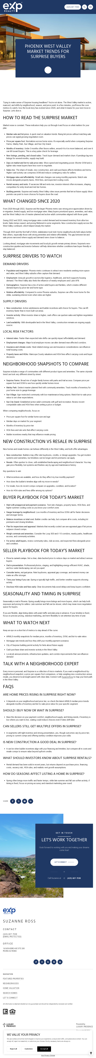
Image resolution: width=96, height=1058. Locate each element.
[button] (64, 862)
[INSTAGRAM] (42, 961)
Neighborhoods (11, 983)
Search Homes (10, 993)
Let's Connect (10, 998)
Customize (29, 1049)
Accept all (44, 1049)
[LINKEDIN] (48, 961)
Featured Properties (13, 979)
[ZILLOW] (60, 961)
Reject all (13, 1049)
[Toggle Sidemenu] (90, 6)
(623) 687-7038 (72, 7)
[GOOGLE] (54, 961)
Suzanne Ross (67, 677)
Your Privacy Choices (48, 1055)
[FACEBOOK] (36, 961)
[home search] (84, 6)
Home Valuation (11, 988)
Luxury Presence (84, 1027)
